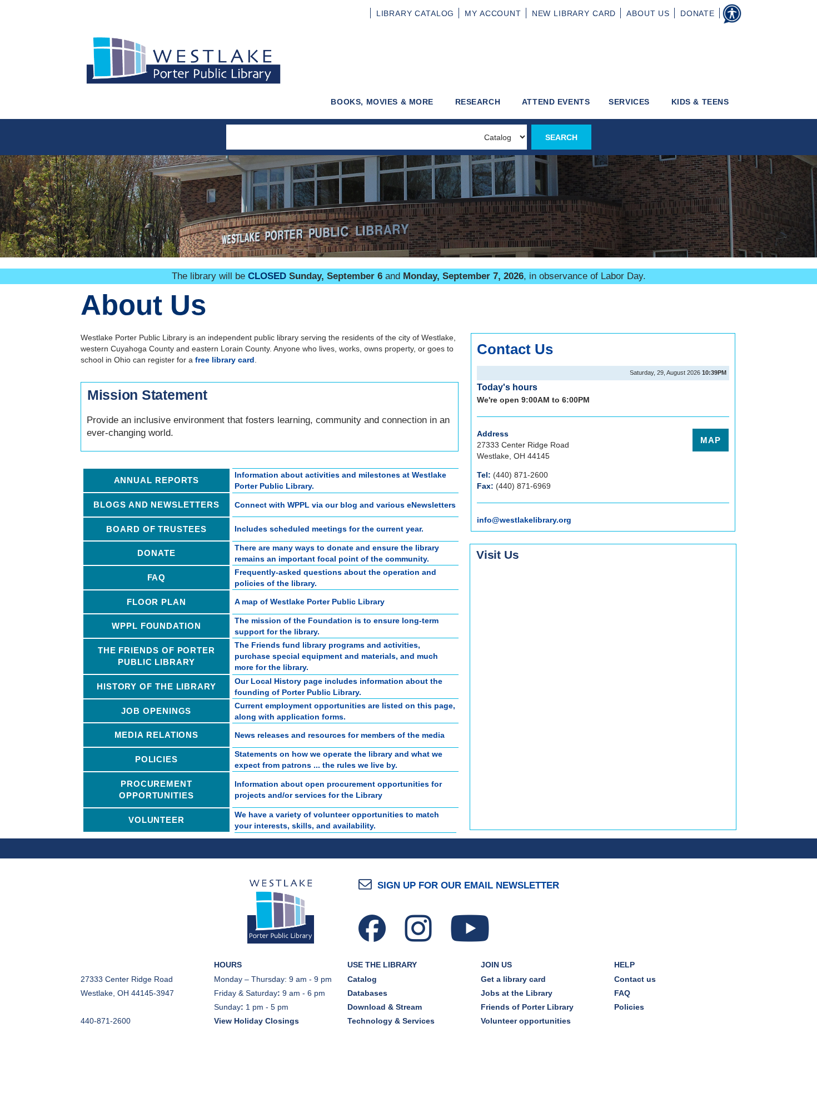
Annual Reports (157, 480)
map (710, 440)
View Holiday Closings (256, 1020)
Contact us (635, 979)
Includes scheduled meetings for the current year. (329, 528)
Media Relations (156, 734)
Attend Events (556, 101)
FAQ (156, 577)
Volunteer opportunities (526, 1020)
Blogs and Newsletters (156, 504)
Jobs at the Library (516, 993)
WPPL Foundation (156, 626)
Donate (156, 553)
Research (479, 101)
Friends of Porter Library (527, 1006)
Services (630, 101)
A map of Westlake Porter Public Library (310, 601)
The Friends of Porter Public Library (156, 656)
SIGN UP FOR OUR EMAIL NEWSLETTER (468, 885)
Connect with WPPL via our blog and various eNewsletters (345, 504)
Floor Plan (156, 602)
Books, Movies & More (383, 101)
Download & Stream (384, 1006)
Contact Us (515, 349)
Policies (156, 759)
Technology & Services (391, 1020)
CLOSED (267, 276)
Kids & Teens (701, 101)
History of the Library (156, 686)
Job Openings (156, 711)
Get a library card (513, 979)
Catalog (362, 979)
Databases (367, 993)
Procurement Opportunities (156, 790)
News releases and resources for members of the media (340, 735)
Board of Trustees (156, 529)
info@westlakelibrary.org (524, 519)
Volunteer (156, 820)
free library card (225, 359)
